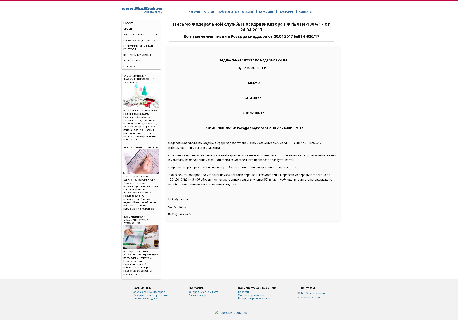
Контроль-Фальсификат (138, 54)
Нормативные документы (139, 40)
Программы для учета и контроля (138, 47)
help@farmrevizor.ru (313, 293)
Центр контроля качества (254, 298)
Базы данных (142, 288)
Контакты (305, 11)
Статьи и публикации (251, 295)
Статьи (209, 11)
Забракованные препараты (236, 11)
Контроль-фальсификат (203, 292)
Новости (194, 11)
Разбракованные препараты (150, 295)
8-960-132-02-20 (311, 297)
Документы (266, 11)
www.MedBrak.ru (142, 9)
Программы (286, 11)
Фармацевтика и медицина (257, 288)
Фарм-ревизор (132, 60)
